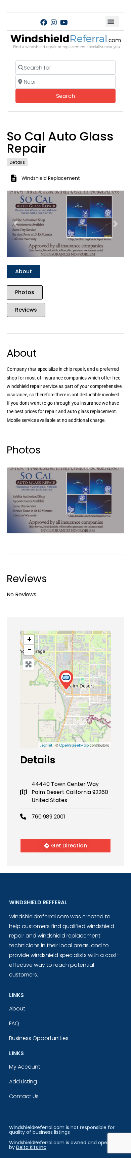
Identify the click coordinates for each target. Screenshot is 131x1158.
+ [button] (29, 640)
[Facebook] (43, 22)
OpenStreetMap (74, 745)
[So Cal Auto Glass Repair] (66, 679)
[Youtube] (63, 22)
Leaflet (46, 745)
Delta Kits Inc (31, 1147)
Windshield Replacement (50, 178)
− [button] (30, 650)
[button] (112, 21)
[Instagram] (53, 22)
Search (74, 96)
